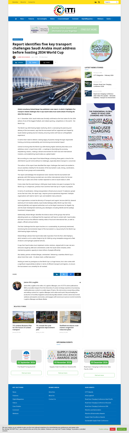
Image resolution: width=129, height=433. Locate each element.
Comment (75, 19)
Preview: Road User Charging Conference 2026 (102, 85)
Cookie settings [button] (103, 429)
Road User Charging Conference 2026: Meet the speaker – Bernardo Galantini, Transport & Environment (104, 95)
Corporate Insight (63, 19)
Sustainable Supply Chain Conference (96, 420)
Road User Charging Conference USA (96, 406)
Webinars (100, 19)
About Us (23, 2)
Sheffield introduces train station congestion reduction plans (69, 328)
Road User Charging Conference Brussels (98, 403)
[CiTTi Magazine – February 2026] (88, 75)
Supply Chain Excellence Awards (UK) (63, 367)
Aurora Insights (42, 19)
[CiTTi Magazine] (64, 10)
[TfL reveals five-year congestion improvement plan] (47, 317)
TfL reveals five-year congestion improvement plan (45, 328)
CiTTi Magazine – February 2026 (103, 75)
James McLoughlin (24, 57)
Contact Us (31, 2)
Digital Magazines (87, 19)
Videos (52, 19)
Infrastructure (17, 39)
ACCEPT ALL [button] (122, 429)
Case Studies (17, 406)
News (22, 19)
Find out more (26, 373)
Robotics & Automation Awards (95, 413)
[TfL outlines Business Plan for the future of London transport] (23, 317)
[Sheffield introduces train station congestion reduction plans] (70, 317)
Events (109, 19)
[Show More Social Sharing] (55, 62)
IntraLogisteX (89, 395)
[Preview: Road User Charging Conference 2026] (88, 84)
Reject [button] (112, 429)
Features (31, 19)
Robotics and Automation (93, 410)
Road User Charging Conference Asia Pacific (99, 399)
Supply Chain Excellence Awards (95, 417)
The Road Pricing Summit (26, 367)
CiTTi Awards (89, 392)
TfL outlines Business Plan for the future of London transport (22, 328)
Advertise (15, 2)
